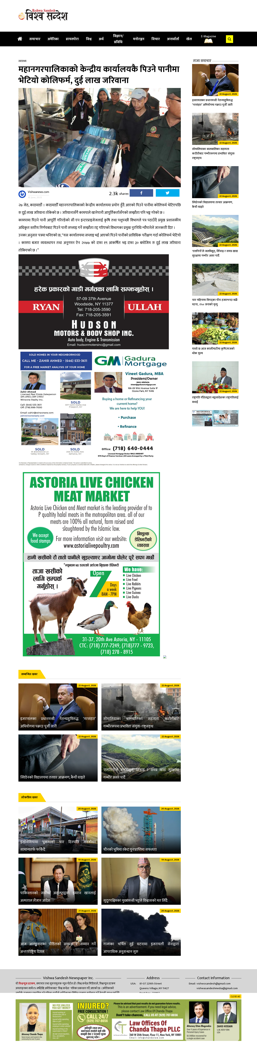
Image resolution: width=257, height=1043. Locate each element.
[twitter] (167, 194)
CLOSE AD (235, 996)
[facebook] (141, 194)
